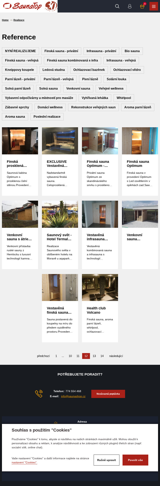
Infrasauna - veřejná (121, 60)
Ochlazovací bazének (89, 69)
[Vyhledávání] (117, 6)
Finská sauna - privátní (61, 51)
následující (116, 356)
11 (77, 356)
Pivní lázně (90, 79)
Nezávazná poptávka (108, 394)
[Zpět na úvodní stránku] (22, 6)
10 (70, 356)
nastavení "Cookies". (24, 462)
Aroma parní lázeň (137, 107)
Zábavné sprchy (17, 107)
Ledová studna (54, 69)
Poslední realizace (47, 116)
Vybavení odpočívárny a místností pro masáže (39, 98)
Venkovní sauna (78, 88)
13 (94, 356)
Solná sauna (48, 88)
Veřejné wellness (111, 88)
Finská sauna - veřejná (21, 60)
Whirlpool (124, 98)
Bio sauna (132, 51)
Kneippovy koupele (19, 69)
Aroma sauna (15, 116)
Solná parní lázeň (18, 88)
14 (102, 356)
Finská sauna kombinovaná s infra (72, 60)
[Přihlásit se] (129, 6)
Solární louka (116, 79)
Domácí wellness (50, 107)
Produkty (153, 6)
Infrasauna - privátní (101, 51)
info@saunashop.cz (73, 396)
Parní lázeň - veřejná (59, 79)
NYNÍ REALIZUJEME (20, 51)
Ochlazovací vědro (127, 69)
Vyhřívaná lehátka (95, 98)
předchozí (43, 356)
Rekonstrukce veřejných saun (93, 107)
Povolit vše (135, 460)
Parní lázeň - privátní (20, 79)
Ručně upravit (106, 460)
